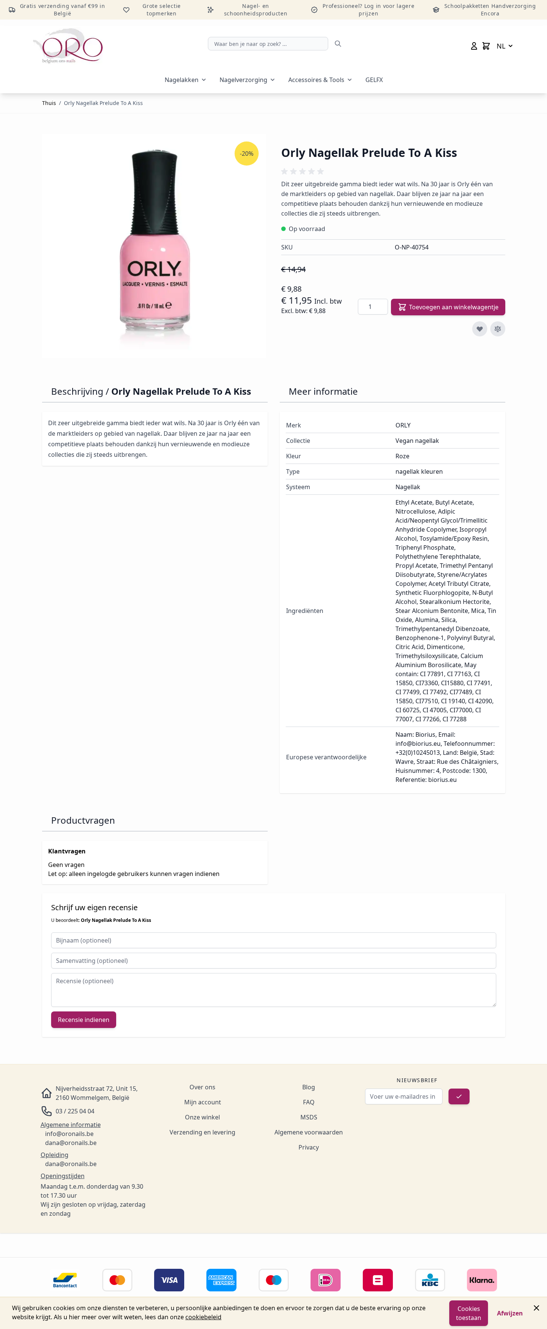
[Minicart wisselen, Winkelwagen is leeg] (486, 46)
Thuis (49, 102)
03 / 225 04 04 (75, 1111)
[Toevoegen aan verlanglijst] (479, 328)
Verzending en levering (202, 1132)
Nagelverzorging (243, 80)
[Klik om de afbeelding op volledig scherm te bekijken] (154, 246)
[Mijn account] (474, 46)
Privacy (309, 1147)
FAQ (309, 1102)
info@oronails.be (69, 1134)
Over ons (202, 1087)
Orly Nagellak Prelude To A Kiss (103, 102)
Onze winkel (202, 1117)
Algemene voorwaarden (308, 1132)
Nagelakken (181, 80)
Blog (308, 1087)
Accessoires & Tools (316, 80)
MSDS (308, 1117)
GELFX (374, 80)
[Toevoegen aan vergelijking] (497, 328)
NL (501, 45)
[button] (303, 171)
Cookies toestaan (468, 1313)
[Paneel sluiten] (536, 1307)
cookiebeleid (203, 1317)
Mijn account (202, 1102)
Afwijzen (510, 1313)
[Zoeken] (338, 43)
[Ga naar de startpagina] (68, 46)
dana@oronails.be (71, 1143)
